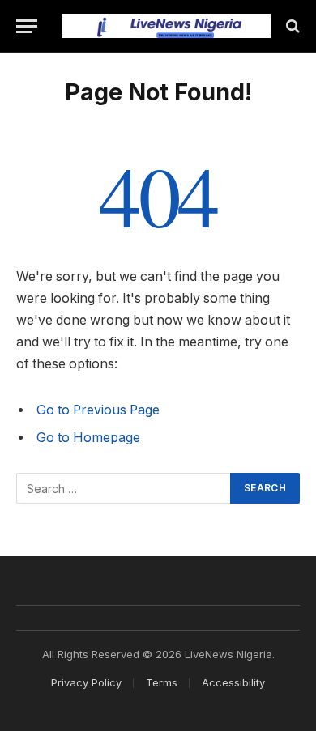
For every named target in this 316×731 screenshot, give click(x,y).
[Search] (291, 26)
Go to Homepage (88, 437)
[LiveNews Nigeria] (166, 26)
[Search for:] (124, 488)
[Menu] (26, 26)
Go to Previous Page (98, 410)
